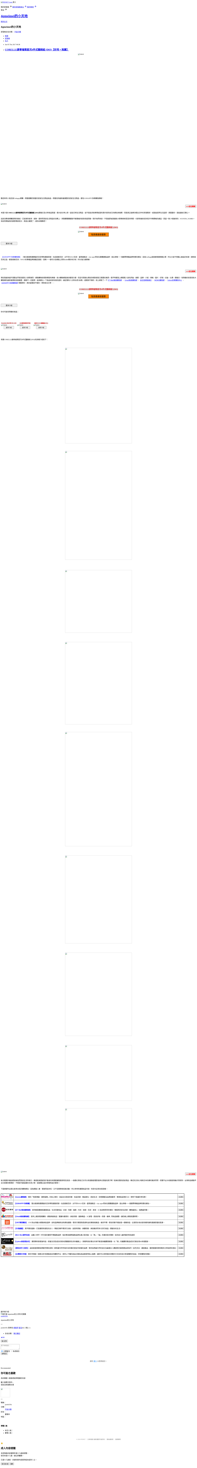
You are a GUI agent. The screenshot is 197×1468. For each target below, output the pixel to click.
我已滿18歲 (5, 1464)
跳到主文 (4, 22)
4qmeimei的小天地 (14, 16)
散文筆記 (17, 1333)
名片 (6, 41)
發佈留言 (4, 1353)
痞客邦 (15, 1328)
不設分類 (17, 32)
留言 (20, 1328)
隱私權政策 (110, 1439)
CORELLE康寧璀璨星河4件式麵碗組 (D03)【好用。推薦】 (37, 49)
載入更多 (4, 1341)
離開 (11, 1464)
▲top (3, 1337)
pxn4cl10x (4, 1316)
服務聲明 (118, 1439)
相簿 (6, 36)
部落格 (7, 38)
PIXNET (83, 1439)
